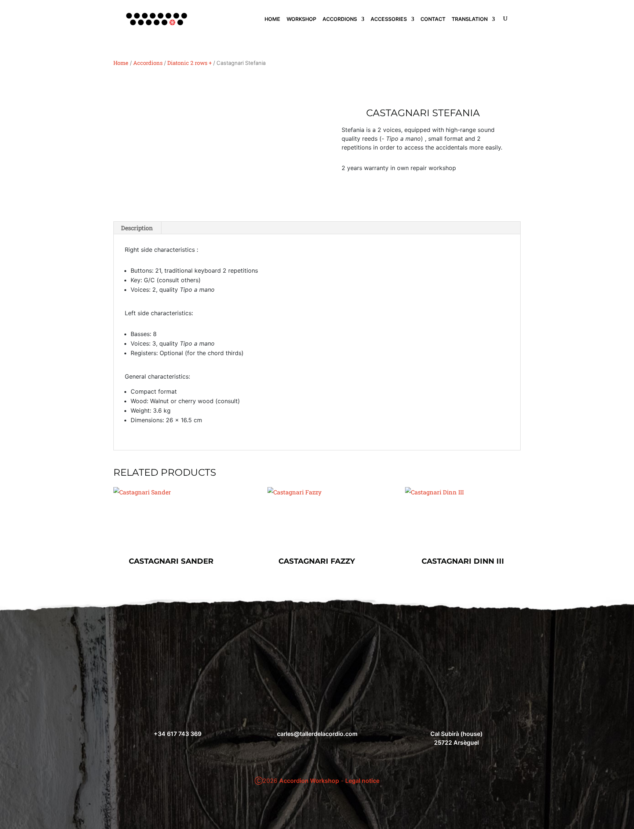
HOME (272, 19)
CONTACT (432, 19)
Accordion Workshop (309, 780)
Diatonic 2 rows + (189, 62)
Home (120, 62)
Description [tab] (137, 228)
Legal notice (362, 780)
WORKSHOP (301, 19)
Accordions (148, 62)
